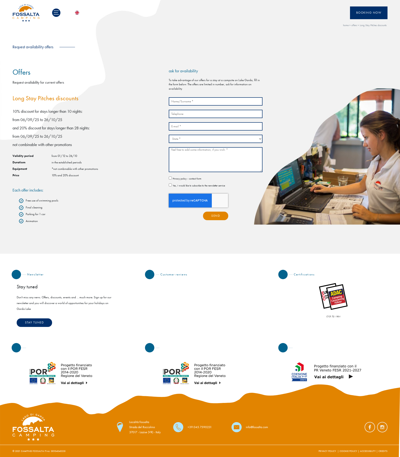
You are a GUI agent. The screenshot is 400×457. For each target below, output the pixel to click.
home (346, 25)
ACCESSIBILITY (368, 451)
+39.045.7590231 (200, 427)
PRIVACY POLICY (327, 451)
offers (354, 25)
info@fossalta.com (257, 427)
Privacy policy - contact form (187, 178)
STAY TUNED (34, 322)
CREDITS (383, 451)
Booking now (368, 13)
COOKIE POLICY (348, 451)
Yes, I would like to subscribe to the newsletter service (199, 185)
